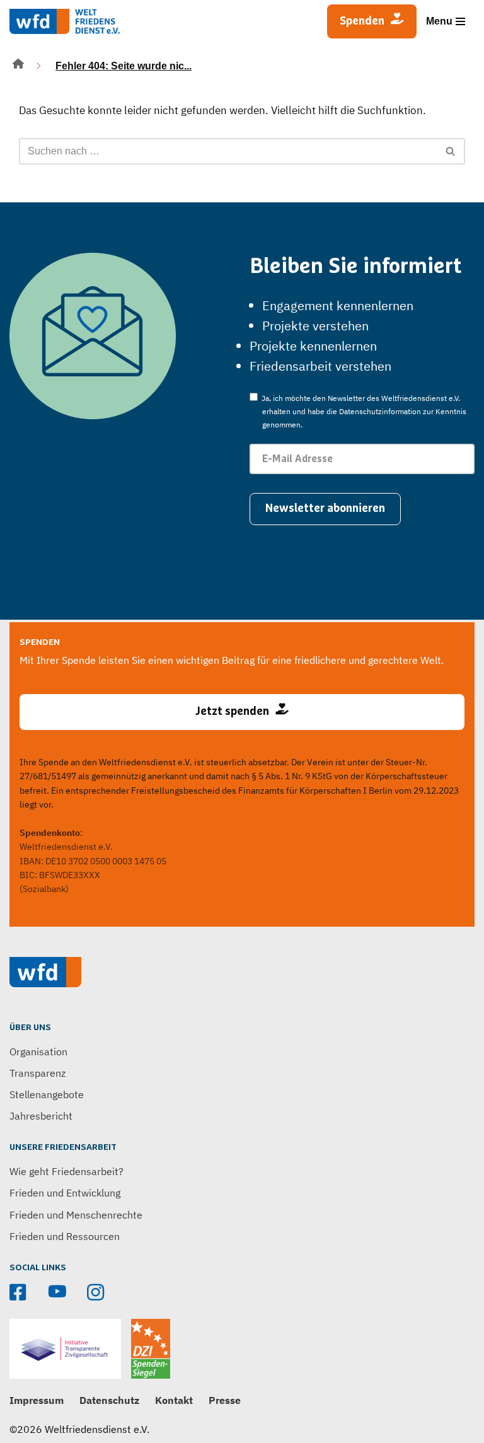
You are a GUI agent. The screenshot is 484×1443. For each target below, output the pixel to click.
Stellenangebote (46, 1094)
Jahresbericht (40, 1116)
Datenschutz (109, 1400)
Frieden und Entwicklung (64, 1192)
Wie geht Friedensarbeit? (66, 1171)
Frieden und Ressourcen (64, 1236)
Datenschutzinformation (380, 411)
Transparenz (37, 1073)
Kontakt (174, 1400)
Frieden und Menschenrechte (75, 1214)
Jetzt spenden (232, 711)
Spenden (362, 21)
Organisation (38, 1051)
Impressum (36, 1400)
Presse (225, 1400)
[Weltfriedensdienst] (64, 21)
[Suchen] (451, 151)
